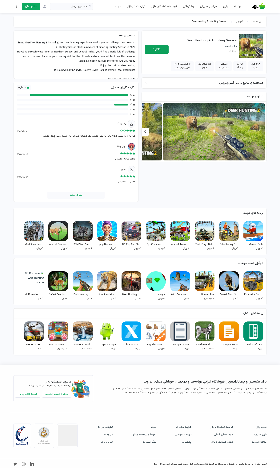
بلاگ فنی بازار (149, 442)
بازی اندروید (260, 435)
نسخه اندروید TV (27, 394)
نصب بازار (261, 427)
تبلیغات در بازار (136, 6)
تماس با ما (107, 442)
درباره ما (108, 435)
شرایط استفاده (183, 427)
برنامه (237, 6)
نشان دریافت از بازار (222, 442)
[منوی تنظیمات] (16, 6)
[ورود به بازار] (44, 6)
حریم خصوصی (183, 435)
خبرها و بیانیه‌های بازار (144, 435)
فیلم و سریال (208, 6)
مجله (118, 6)
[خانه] (258, 6)
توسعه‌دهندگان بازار (164, 6)
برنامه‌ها (256, 21)
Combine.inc (230, 47)
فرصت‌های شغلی (223, 435)
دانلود (157, 49)
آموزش (239, 21)
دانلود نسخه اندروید (56, 394)
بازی (225, 6)
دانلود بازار (31, 6)
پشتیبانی (188, 6)
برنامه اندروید (259, 442)
